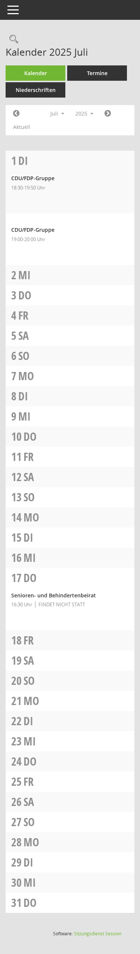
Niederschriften (36, 89)
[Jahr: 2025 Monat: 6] (16, 113)
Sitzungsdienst (97, 933)
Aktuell (21, 126)
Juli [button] (55, 113)
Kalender (35, 73)
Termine (97, 73)
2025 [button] (82, 113)
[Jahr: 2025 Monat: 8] (107, 113)
